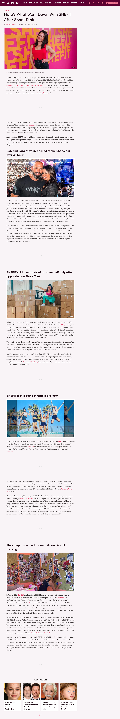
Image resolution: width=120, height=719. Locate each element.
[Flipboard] (98, 3)
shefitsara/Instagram (68, 435)
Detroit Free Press (26, 498)
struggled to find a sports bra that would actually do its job (27, 85)
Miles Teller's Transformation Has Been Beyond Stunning (31, 706)
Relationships (45, 3)
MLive (30, 602)
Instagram (73, 67)
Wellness (57, 3)
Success (9, 87)
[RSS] (102, 3)
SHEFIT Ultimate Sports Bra (41, 633)
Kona (60, 441)
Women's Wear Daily (30, 362)
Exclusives (33, 3)
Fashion (74, 3)
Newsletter (113, 3)
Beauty (66, 3)
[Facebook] (89, 3)
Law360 (21, 595)
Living (82, 3)
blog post (31, 125)
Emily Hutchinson (11, 24)
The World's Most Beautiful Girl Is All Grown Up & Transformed (67, 706)
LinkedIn (30, 446)
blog (62, 324)
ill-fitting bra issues (43, 93)
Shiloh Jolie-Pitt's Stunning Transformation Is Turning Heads (11, 706)
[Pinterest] (94, 3)
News (25, 3)
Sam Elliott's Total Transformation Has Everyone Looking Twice (49, 706)
